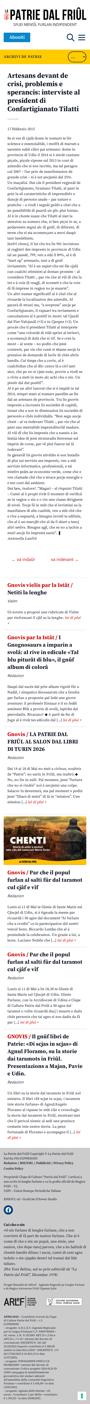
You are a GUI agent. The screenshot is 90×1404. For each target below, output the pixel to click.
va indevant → (65, 559)
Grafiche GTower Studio (40, 1199)
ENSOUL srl (12, 1199)
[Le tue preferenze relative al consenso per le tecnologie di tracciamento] (82, 1395)
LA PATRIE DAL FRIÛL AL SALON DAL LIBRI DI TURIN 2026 (42, 742)
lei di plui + (72, 720)
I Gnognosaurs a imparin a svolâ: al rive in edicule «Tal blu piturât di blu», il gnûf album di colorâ (43, 652)
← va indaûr (24, 559)
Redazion (10, 1163)
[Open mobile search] (70, 37)
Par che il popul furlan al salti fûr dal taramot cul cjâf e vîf (44, 880)
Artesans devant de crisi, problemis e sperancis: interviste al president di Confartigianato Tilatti (43, 92)
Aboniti (17, 37)
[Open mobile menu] (81, 37)
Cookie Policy (13, 1169)
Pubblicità (43, 1163)
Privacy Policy (63, 1163)
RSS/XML (26, 1163)
